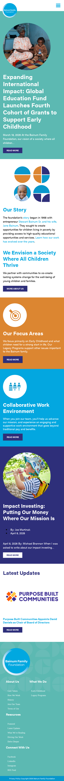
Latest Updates (14, 728)
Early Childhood (38, 691)
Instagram (12, 766)
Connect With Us (17, 747)
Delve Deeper (13, 742)
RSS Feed (12, 770)
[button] (52, 583)
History (11, 700)
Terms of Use (13, 709)
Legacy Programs (38, 695)
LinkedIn (11, 761)
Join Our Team (14, 704)
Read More (13, 359)
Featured (11, 724)
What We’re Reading (16, 733)
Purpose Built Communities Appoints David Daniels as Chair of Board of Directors (30, 620)
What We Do (38, 681)
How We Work (14, 695)
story (26, 217)
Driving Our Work (15, 737)
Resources (13, 714)
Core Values (13, 691)
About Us (12, 681)
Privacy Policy (14, 778)
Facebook (12, 757)
